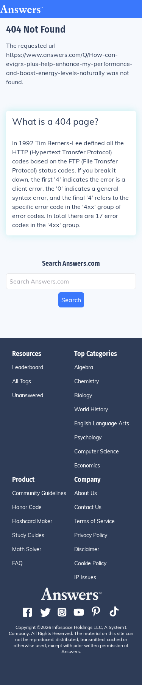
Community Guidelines (39, 493)
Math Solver (26, 549)
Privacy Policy (90, 535)
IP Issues (85, 577)
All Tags (21, 381)
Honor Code (27, 507)
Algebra (83, 367)
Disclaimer (86, 549)
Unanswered (27, 395)
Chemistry (86, 381)
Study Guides (28, 535)
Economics (87, 465)
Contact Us (87, 507)
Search (71, 300)
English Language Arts (101, 423)
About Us (85, 493)
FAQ (17, 563)
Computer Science (96, 451)
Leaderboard (27, 367)
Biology (83, 395)
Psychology (87, 437)
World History (91, 409)
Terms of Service (94, 521)
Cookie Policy (90, 563)
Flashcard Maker (32, 521)
